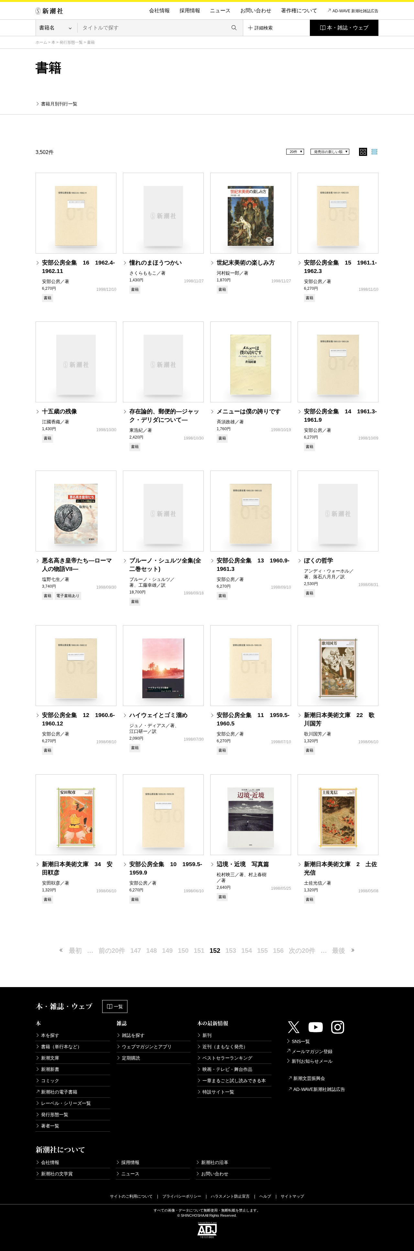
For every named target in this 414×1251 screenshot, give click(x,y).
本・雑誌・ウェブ (347, 27)
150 (183, 950)
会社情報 (159, 10)
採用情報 (190, 10)
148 (151, 950)
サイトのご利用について (131, 1196)
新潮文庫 (50, 1058)
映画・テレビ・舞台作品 (227, 1069)
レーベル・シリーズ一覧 (66, 1103)
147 (135, 950)
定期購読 (131, 1058)
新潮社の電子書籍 (59, 1091)
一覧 (118, 1006)
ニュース (220, 10)
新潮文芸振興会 (309, 1078)
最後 (338, 950)
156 (278, 950)
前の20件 (112, 950)
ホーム (41, 42)
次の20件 (302, 950)
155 (262, 950)
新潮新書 (50, 1069)
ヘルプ (265, 1196)
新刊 (207, 1035)
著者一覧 (50, 1125)
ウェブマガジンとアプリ (147, 1046)
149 (167, 950)
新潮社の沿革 (214, 1162)
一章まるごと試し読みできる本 (234, 1080)
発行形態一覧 (71, 42)
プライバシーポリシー (181, 1196)
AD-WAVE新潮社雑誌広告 (319, 1089)
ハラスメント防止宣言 (230, 1196)
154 (246, 950)
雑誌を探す (133, 1035)
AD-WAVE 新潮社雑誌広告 (355, 11)
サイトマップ (292, 1196)
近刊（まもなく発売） (225, 1046)
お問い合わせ (255, 10)
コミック (50, 1080)
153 (230, 950)
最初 (75, 950)
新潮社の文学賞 (57, 1173)
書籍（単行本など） (61, 1046)
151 (199, 950)
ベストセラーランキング (227, 1058)
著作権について (299, 10)
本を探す (50, 1035)
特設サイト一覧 (218, 1091)
